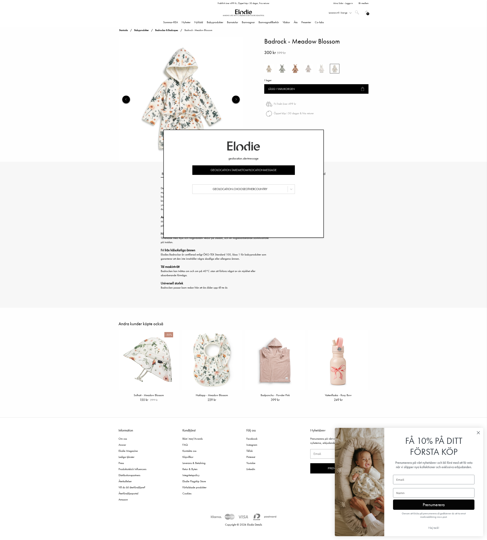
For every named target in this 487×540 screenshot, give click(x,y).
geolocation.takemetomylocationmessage (244, 170)
